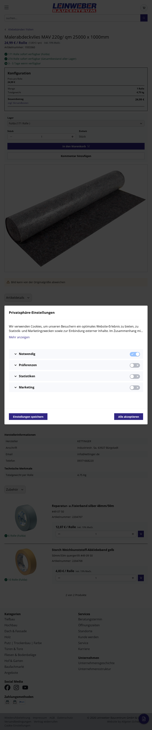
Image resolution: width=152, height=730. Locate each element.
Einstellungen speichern (28, 416)
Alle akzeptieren (128, 416)
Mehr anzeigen (19, 337)
